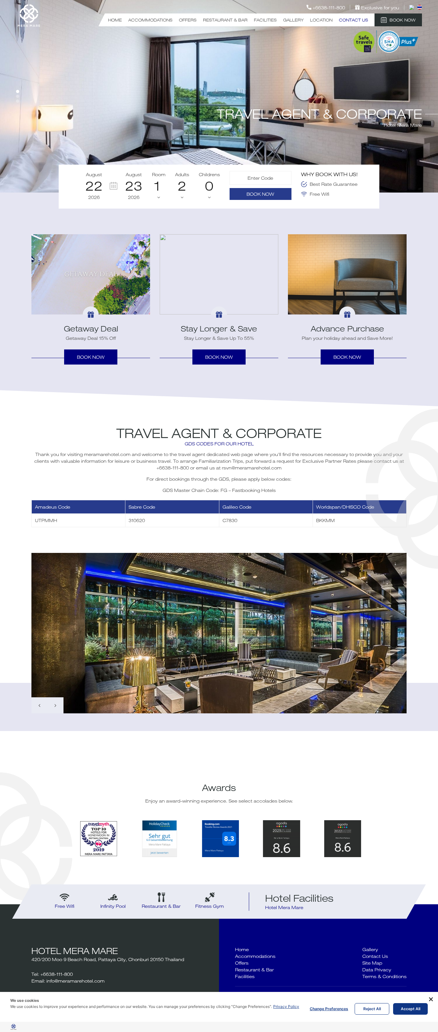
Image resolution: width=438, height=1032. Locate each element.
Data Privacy (376, 969)
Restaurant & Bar (225, 19)
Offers (188, 19)
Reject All (372, 1008)
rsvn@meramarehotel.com (252, 467)
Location (321, 19)
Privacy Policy (286, 1006)
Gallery (293, 19)
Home (115, 19)
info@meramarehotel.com (75, 981)
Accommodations (150, 19)
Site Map (372, 963)
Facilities (265, 19)
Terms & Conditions (384, 976)
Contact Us (353, 19)
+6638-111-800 (172, 467)
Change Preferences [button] (329, 1008)
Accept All (410, 1008)
